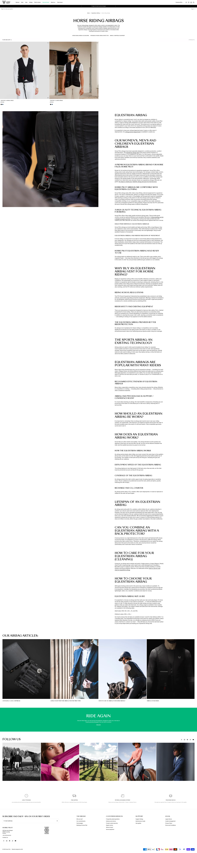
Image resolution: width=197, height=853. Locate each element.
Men (22, 2)
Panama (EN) (179, 2)
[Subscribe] (57, 821)
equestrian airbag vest (132, 152)
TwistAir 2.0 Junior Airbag (56, 100)
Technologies (79, 823)
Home (88, 13)
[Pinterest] (187, 739)
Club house (60, 2)
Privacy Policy (168, 823)
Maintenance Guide (140, 821)
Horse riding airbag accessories (80, 35)
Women (17, 2)
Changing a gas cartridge (11, 701)
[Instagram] (184, 739)
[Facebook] (181, 739)
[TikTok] (190, 739)
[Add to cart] (48, 97)
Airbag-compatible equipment (117, 35)
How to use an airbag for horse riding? (112, 701)
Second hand (45, 2)
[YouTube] (193, 739)
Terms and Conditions (170, 825)
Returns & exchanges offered (122, 800)
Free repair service (170, 800)
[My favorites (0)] (189, 2)
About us (53, 2)
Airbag (30, 2)
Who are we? (79, 819)
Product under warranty (112, 823)
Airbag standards (153, 701)
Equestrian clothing (95, 13)
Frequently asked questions (113, 819)
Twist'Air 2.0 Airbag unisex (7, 100)
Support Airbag (139, 819)
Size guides (138, 823)
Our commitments (80, 821)
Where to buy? (109, 827)
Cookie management (170, 821)
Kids (26, 2)
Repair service (109, 825)
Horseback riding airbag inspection (99, 35)
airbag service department (132, 132)
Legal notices (168, 819)
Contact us (5, 837)
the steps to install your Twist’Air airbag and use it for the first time (138, 181)
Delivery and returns (111, 821)
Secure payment (110, 829)
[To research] (194, 2)
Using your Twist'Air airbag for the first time (66, 701)
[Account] (186, 2)
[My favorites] (48, 43)
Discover (98, 724)
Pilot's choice (37, 2)
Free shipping (74, 800)
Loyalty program (26, 800)
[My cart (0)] (191, 2)
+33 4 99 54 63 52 (6, 835)
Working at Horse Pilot (81, 825)
